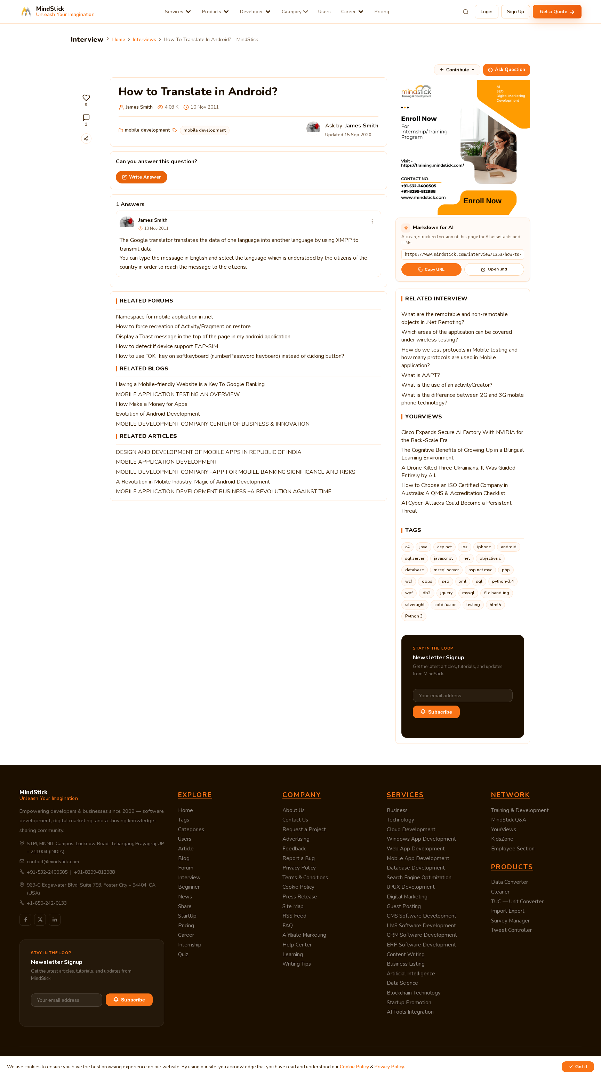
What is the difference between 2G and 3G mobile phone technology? (462, 399)
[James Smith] (127, 223)
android (508, 547)
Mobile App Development (418, 858)
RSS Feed (294, 915)
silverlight (415, 604)
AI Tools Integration (410, 1011)
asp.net (444, 547)
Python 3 (414, 616)
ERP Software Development (421, 944)
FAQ (287, 925)
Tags (183, 819)
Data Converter (509, 882)
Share (185, 906)
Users (324, 11)
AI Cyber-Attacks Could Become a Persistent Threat (456, 506)
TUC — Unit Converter (517, 901)
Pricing (382, 11)
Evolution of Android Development (158, 414)
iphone (484, 547)
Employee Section (513, 848)
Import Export (507, 910)
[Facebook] (25, 920)
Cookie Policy (298, 886)
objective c (490, 558)
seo (445, 581)
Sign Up (515, 11)
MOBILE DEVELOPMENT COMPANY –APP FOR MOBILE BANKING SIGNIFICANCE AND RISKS (235, 472)
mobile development (147, 130)
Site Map (293, 906)
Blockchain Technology (414, 992)
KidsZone (502, 838)
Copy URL (434, 269)
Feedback (294, 848)
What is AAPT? (420, 375)
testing (473, 604)
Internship (189, 944)
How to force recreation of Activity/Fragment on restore (183, 326)
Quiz (183, 954)
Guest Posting (404, 906)
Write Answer (145, 177)
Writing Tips (296, 963)
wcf (408, 581)
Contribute (457, 69)
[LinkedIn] (55, 920)
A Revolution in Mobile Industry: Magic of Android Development (193, 482)
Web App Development (416, 848)
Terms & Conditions (305, 877)
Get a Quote (554, 11)
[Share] (86, 138)
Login (486, 11)
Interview (189, 877)
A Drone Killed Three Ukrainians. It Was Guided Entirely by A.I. (458, 471)
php (506, 570)
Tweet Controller (511, 930)
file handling (496, 593)
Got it (581, 1066)
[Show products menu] (226, 12)
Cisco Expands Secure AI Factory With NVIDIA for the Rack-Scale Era (462, 436)
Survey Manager (510, 920)
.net (466, 558)
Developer (251, 11)
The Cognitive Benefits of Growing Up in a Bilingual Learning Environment (462, 454)
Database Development (416, 867)
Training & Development (520, 810)
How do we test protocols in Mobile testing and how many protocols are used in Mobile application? (459, 357)
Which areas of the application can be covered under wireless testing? (456, 336)
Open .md (497, 269)
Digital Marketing (407, 896)
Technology (400, 819)
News (185, 896)
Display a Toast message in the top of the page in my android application (203, 336)
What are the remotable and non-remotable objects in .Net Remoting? (454, 318)
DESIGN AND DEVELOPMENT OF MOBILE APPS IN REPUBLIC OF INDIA (209, 452)
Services (174, 11)
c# (407, 547)
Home (118, 39)
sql (479, 581)
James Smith (139, 107)
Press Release (299, 896)
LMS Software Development (421, 925)
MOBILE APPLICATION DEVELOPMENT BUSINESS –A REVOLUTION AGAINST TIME (223, 491)
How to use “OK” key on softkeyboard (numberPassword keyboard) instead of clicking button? (230, 356)
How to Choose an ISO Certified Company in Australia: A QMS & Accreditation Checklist (454, 489)
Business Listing (406, 963)
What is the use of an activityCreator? (446, 385)
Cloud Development (411, 829)
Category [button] (292, 11)
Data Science (402, 983)
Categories (191, 829)
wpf (409, 593)
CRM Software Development (422, 934)
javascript (443, 558)
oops (427, 581)
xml (462, 581)
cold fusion (445, 604)
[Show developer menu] (268, 12)
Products (211, 11)
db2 (427, 593)
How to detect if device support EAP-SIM (167, 346)
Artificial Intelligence (411, 973)
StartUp (187, 915)
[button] (86, 100)
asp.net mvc (480, 570)
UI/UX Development (411, 886)
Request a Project (304, 829)
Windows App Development (421, 838)
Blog (184, 858)
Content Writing (406, 954)
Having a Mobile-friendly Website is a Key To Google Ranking (190, 384)
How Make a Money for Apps (151, 404)
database (414, 570)
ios (464, 547)
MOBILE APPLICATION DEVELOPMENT (166, 462)
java (423, 547)
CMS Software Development (421, 915)
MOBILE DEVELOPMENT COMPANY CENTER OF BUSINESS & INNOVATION (213, 424)
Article (186, 848)
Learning (292, 954)
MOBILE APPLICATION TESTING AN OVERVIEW (178, 394)
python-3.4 (503, 581)
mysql (468, 593)
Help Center (297, 944)
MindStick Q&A (508, 819)
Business (397, 810)
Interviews (144, 39)
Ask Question (510, 69)
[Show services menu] (188, 12)
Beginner (189, 886)
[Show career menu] (361, 12)
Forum (185, 867)
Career (348, 11)
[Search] (465, 12)
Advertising (296, 838)
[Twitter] (40, 920)
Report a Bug (298, 858)
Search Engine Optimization (419, 877)
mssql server (446, 570)
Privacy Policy (299, 867)
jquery (446, 593)
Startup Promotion (409, 1002)
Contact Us (295, 819)
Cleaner (500, 891)
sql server (414, 558)
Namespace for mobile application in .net (164, 317)
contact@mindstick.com (53, 861)
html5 (495, 604)
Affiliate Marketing (304, 934)
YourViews (503, 829)
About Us (293, 810)
